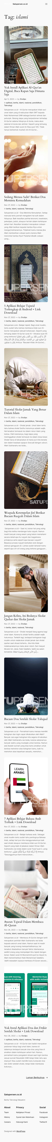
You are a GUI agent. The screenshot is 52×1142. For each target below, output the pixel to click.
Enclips (23, 99)
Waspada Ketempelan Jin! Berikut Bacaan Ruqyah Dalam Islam (24, 514)
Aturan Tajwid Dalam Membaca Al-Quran (23, 923)
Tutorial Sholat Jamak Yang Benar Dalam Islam (25, 411)
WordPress (20, 1131)
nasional (28, 103)
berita (15, 103)
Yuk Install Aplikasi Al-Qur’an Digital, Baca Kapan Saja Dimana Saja (24, 91)
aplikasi (9, 103)
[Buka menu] (46, 3)
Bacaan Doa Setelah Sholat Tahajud (25, 719)
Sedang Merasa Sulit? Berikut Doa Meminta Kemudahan (25, 198)
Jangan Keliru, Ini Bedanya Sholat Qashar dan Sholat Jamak (24, 617)
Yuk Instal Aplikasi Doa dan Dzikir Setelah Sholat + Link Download (25, 1029)
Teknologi (8, 105)
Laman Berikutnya (37, 1077)
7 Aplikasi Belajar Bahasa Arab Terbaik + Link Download (22, 820)
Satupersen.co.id (20, 4)
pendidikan (37, 103)
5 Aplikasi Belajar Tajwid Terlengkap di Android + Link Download (22, 309)
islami (21, 103)
